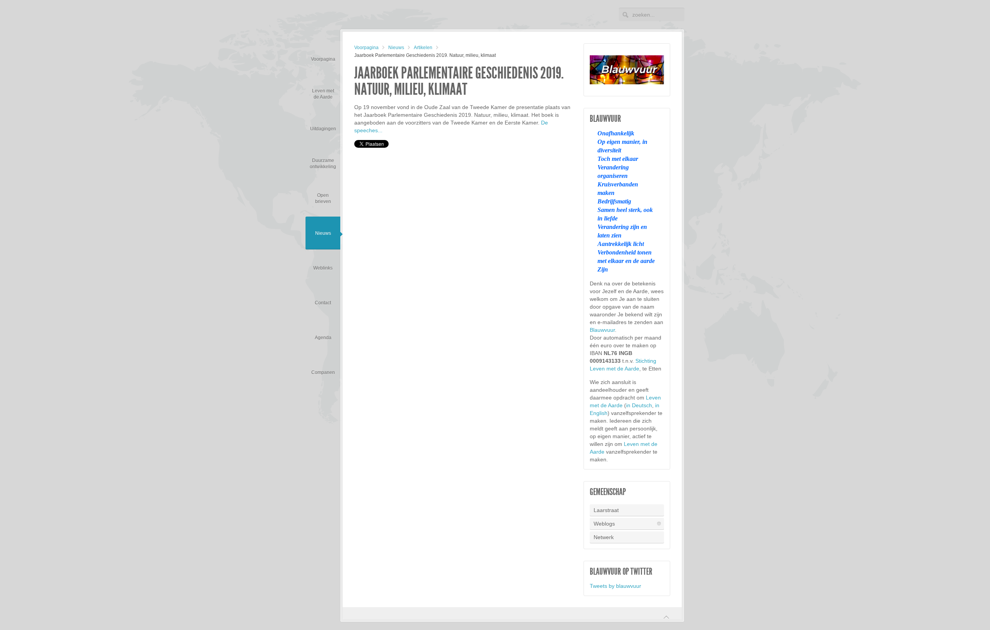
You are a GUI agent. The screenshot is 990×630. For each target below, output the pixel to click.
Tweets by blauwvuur (615, 586)
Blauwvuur (602, 330)
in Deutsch (639, 405)
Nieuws (396, 47)
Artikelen (423, 47)
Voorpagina (366, 47)
